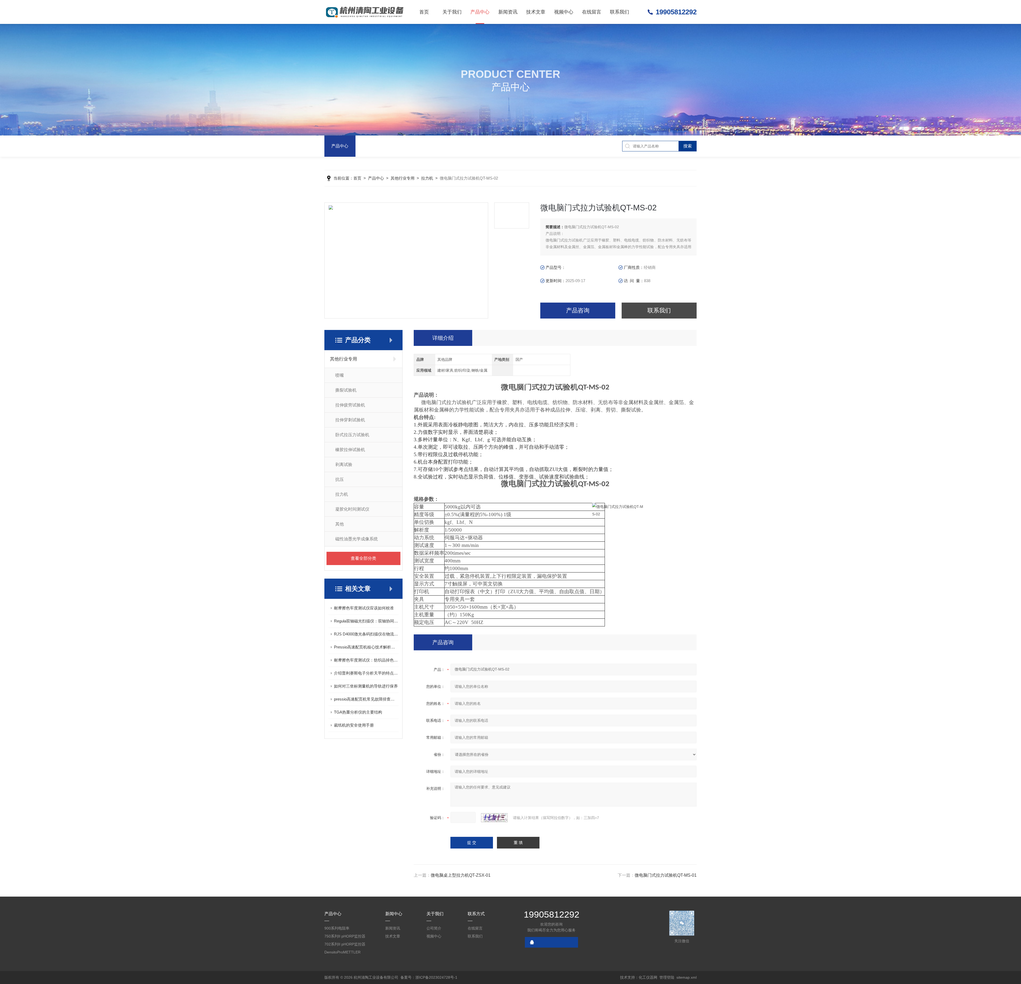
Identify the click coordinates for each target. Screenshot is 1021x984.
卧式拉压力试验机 (352, 434)
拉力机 (427, 178)
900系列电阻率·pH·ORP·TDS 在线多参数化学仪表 (344, 929)
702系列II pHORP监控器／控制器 (344, 945)
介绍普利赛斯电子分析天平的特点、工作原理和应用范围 (366, 673)
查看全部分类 (363, 558)
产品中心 (479, 12)
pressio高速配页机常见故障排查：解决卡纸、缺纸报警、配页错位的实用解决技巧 (366, 699)
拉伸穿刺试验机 (350, 420)
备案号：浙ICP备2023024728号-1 (428, 977)
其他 (339, 524)
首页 (424, 12)
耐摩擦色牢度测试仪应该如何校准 (364, 608)
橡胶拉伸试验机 (350, 449)
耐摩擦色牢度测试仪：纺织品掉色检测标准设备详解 (366, 660)
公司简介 (433, 928)
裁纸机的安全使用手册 (354, 725)
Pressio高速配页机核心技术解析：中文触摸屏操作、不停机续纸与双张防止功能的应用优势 (366, 647)
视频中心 (563, 12)
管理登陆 (666, 977)
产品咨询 (577, 310)
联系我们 (619, 12)
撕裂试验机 (346, 390)
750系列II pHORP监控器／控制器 (344, 937)
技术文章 (535, 12)
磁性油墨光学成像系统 (356, 539)
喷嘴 (339, 375)
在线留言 (591, 12)
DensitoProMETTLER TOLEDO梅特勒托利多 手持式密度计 (345, 953)
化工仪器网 (648, 977)
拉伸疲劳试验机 (350, 405)
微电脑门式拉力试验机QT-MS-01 (666, 875)
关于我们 (452, 12)
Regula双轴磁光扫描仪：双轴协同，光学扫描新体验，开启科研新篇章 (366, 621)
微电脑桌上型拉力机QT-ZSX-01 (461, 875)
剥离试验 (343, 464)
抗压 (339, 479)
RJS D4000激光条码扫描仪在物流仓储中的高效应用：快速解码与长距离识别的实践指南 (366, 634)
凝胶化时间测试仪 (352, 509)
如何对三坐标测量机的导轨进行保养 (366, 686)
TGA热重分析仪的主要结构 (358, 712)
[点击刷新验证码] (494, 817)
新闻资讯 (507, 12)
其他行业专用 (403, 178)
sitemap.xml (686, 977)
